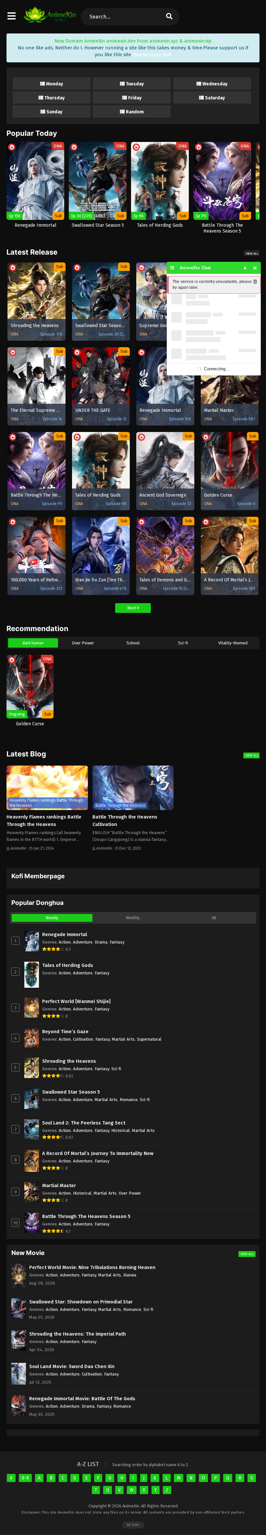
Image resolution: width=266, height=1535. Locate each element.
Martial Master (59, 1185)
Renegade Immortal (64, 934)
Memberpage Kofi (152, 54)
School (133, 643)
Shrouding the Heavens (69, 1061)
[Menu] (172, 268)
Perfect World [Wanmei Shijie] (76, 1001)
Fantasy (117, 942)
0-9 (25, 1478)
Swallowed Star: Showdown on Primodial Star (81, 1302)
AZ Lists (133, 1525)
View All (252, 253)
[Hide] (255, 268)
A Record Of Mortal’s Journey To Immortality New (97, 1153)
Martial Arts (123, 1039)
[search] (169, 16)
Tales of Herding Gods (67, 965)
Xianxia (129, 1275)
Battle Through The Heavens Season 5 (86, 1216)
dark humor (33, 643)
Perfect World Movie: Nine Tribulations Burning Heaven (92, 1267)
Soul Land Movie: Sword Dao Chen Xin (72, 1366)
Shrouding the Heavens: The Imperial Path (77, 1334)
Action (65, 942)
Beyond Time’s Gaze (65, 1031)
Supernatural (149, 1039)
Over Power (83, 643)
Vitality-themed (233, 643)
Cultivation (83, 1039)
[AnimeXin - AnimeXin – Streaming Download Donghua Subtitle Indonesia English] (49, 19)
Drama (101, 942)
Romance (129, 1099)
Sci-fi (183, 643)
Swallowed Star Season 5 (71, 1092)
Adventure (82, 942)
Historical (120, 1130)
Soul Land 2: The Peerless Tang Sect (83, 1123)
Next (132, 607)
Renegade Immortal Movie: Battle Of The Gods (82, 1399)
